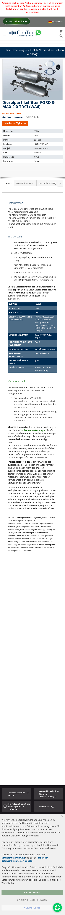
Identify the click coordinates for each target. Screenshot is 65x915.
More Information (25, 183)
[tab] (8, 183)
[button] (55, 21)
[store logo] (21, 33)
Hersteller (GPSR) (47, 183)
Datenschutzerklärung (13, 857)
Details (8, 183)
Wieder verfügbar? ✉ (15, 123)
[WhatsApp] (57, 907)
